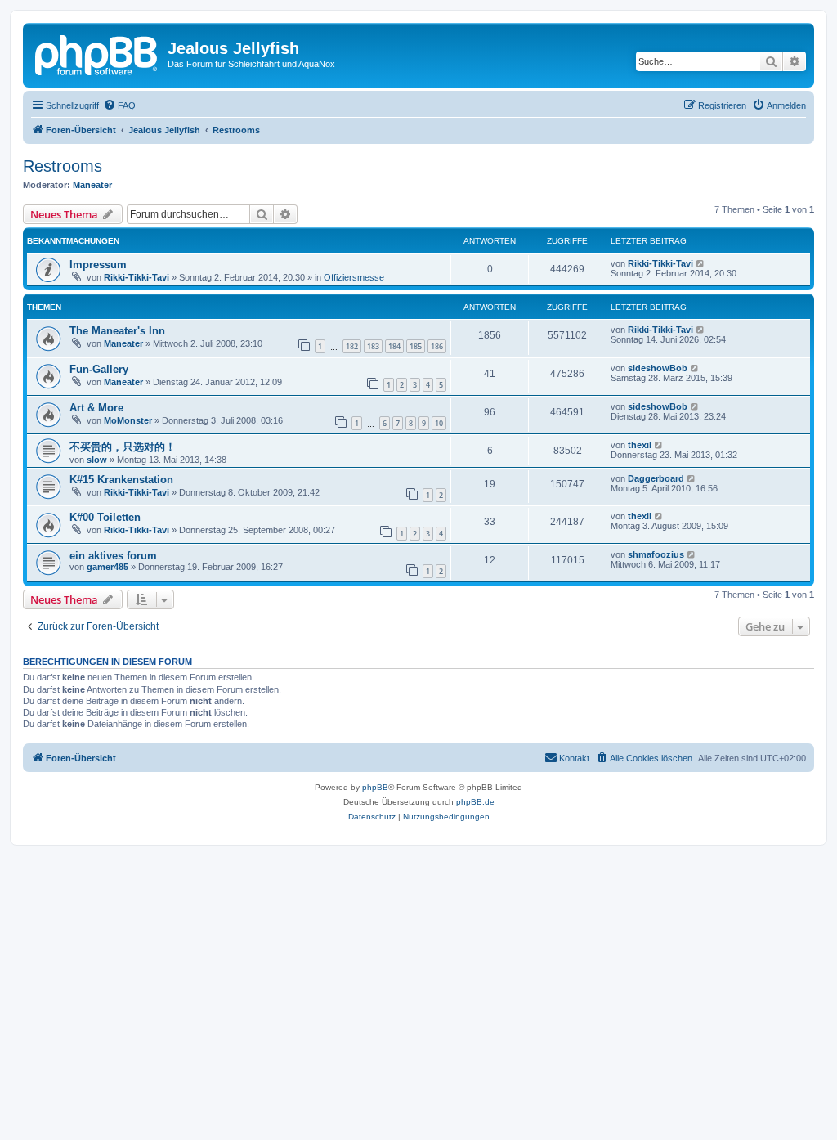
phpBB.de (475, 801)
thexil (639, 445)
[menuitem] (119, 105)
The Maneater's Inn (117, 331)
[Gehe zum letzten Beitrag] (701, 263)
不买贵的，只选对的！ (122, 447)
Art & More (96, 408)
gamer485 (107, 567)
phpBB (375, 787)
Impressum (98, 264)
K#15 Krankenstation (121, 480)
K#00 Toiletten (105, 517)
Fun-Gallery (98, 369)
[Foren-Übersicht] (97, 53)
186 (437, 346)
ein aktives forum (113, 556)
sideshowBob (657, 368)
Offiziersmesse (354, 277)
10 (439, 423)
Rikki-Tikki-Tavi (136, 277)
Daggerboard (656, 478)
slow (97, 460)
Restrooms (62, 166)
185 (416, 346)
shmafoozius (656, 554)
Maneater (92, 185)
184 (394, 346)
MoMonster (128, 420)
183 (373, 346)
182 (352, 346)
